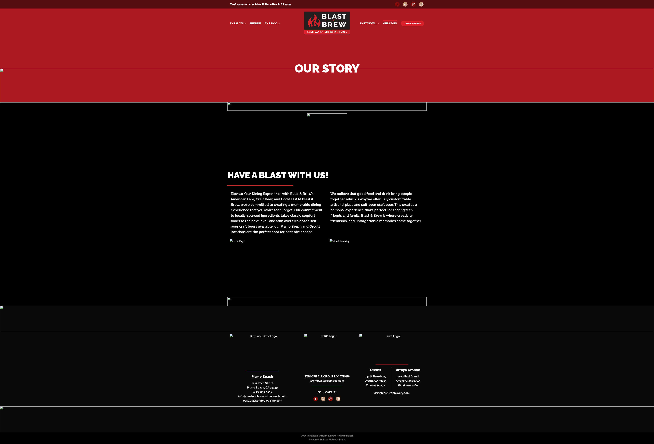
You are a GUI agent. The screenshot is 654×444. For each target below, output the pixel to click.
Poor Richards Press (334, 439)
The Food (271, 23)
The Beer (255, 23)
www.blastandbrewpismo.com (262, 400)
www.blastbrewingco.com (327, 380)
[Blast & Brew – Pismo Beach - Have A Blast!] (327, 23)
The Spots (237, 23)
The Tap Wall (368, 23)
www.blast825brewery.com (392, 393)
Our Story (390, 23)
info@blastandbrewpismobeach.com (262, 396)
